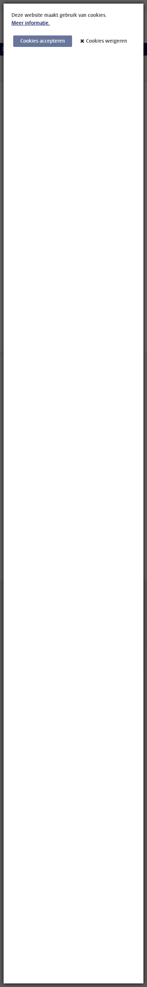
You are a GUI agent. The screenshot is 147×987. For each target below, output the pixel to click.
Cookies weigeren (106, 41)
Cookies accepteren (42, 41)
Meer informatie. (30, 23)
